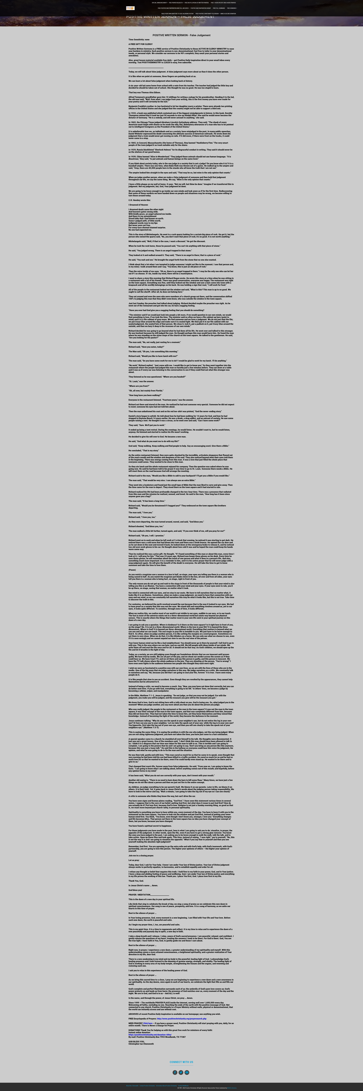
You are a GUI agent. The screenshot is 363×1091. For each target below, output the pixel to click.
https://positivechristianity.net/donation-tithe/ (150, 1035)
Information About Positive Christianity (166, 1085)
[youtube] (187, 1072)
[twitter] (181, 1072)
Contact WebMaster (183, 1085)
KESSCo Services (232, 1088)
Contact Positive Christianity (147, 1085)
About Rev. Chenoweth (132, 1085)
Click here (147, 1023)
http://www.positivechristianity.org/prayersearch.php (181, 1019)
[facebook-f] (175, 1072)
